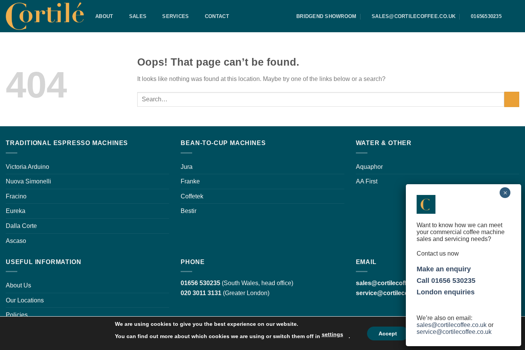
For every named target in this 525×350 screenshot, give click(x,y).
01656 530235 (200, 283)
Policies (17, 315)
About (104, 16)
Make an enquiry (444, 269)
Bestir (188, 211)
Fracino (16, 196)
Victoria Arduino (27, 166)
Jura (187, 166)
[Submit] (511, 99)
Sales (137, 16)
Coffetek (192, 196)
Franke (190, 181)
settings (332, 334)
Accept (388, 333)
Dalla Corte (21, 226)
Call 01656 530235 (446, 280)
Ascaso (16, 241)
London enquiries (446, 292)
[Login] (515, 16)
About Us (18, 285)
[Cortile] (45, 16)
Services (175, 16)
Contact (217, 16)
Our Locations (25, 300)
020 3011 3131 (201, 293)
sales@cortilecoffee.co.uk (452, 325)
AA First (366, 181)
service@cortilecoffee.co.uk (396, 293)
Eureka (15, 211)
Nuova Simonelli (28, 181)
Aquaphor (369, 166)
